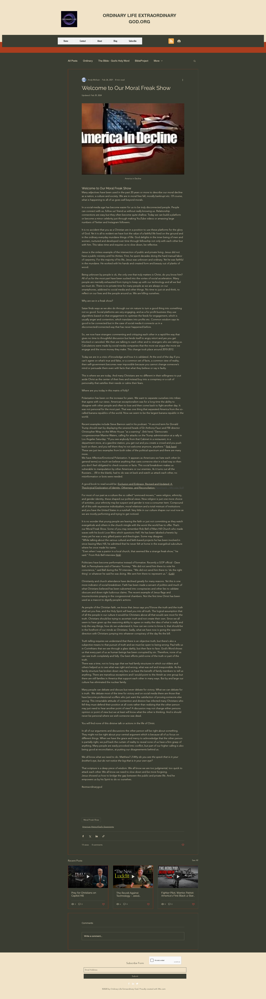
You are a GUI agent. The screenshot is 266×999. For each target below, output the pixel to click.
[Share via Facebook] (83, 836)
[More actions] (182, 79)
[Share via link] (103, 836)
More (156, 60)
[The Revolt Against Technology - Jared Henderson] (133, 877)
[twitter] (137, 983)
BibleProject (141, 60)
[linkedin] (133, 983)
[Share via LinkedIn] (96, 836)
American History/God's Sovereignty (98, 826)
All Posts (72, 60)
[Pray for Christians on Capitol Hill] (88, 877)
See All (195, 860)
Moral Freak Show (91, 820)
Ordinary (88, 60)
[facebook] (128, 983)
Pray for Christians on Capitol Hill (83, 894)
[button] (194, 61)
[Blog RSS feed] (171, 41)
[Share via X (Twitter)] (90, 836)
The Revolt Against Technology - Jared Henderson (127, 894)
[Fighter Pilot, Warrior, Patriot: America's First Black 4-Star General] (178, 877)
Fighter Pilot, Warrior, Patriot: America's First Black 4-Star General (177, 894)
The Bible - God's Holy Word (113, 60)
